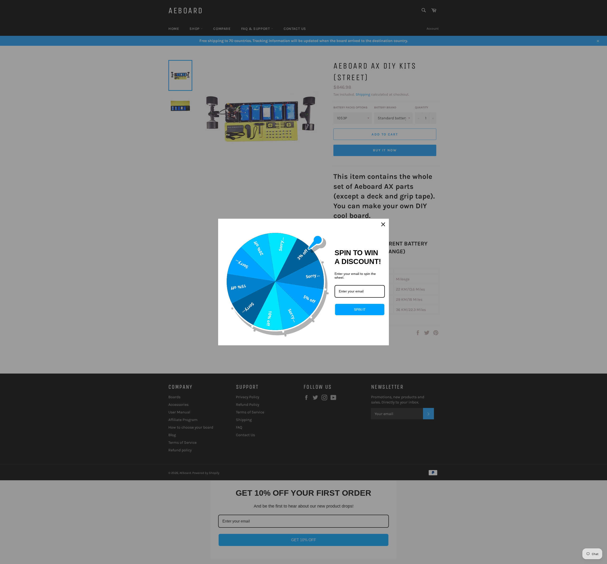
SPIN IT (360, 309)
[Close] (383, 224)
